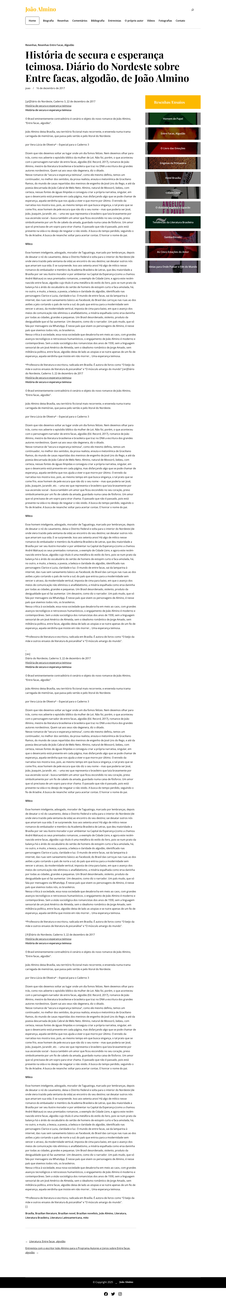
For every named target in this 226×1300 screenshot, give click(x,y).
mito (86, 1217)
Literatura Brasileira (37, 1217)
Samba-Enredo (173, 237)
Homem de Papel (173, 118)
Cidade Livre (173, 192)
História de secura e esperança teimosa (48, 105)
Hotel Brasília (173, 178)
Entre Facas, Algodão (173, 133)
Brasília (29, 1213)
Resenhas (31, 45)
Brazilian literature (46, 1213)
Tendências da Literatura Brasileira (173, 222)
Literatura (120, 1213)
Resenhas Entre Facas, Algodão (56, 45)
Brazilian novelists (87, 1213)
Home (32, 20)
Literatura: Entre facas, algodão (47, 1241)
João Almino (40, 9)
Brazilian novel (66, 1213)
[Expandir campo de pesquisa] (191, 10)
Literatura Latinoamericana (66, 1217)
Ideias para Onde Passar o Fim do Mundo (173, 266)
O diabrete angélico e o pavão (173, 207)
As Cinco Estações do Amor (173, 252)
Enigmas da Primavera (173, 163)
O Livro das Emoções (173, 148)
